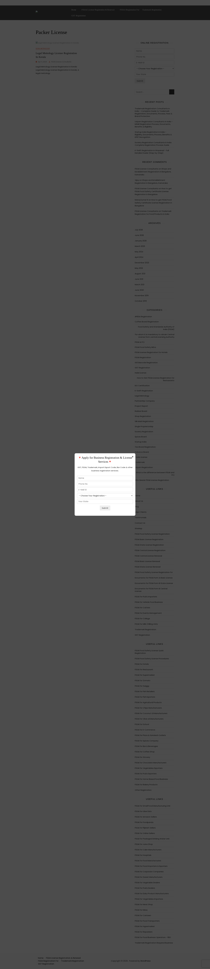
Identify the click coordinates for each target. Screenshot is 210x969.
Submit (105, 508)
